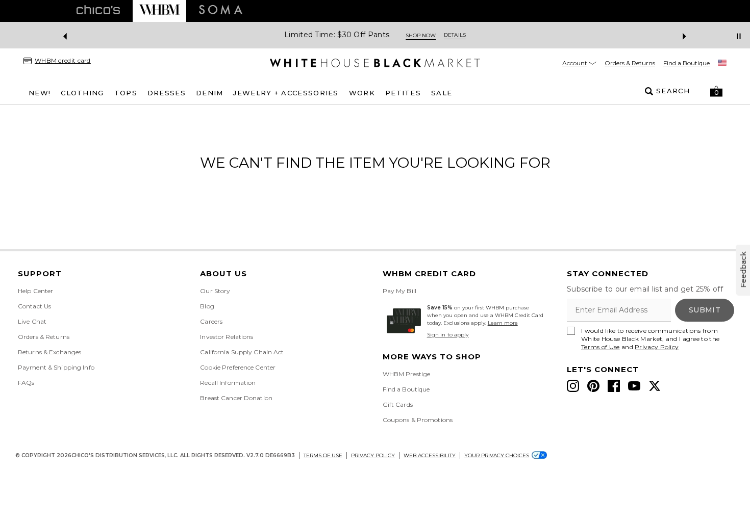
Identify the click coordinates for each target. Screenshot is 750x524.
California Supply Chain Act (242, 352)
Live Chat (32, 321)
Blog (207, 306)
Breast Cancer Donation (236, 398)
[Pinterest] (593, 386)
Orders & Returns (630, 63)
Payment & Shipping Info (56, 367)
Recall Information (228, 382)
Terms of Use (600, 347)
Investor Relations (226, 336)
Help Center (35, 291)
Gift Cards (398, 404)
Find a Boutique (686, 63)
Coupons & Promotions (418, 420)
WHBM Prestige (407, 374)
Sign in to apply (448, 334)
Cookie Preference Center (238, 367)
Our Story (215, 291)
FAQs (26, 382)
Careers (211, 321)
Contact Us (34, 306)
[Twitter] (654, 386)
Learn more (503, 323)
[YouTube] (634, 386)
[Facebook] (614, 386)
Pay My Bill (399, 291)
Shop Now (421, 35)
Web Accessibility (430, 455)
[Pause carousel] (739, 36)
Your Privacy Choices (496, 455)
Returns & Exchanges (49, 352)
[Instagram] (573, 386)
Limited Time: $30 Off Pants (336, 35)
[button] (716, 91)
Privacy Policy (657, 347)
